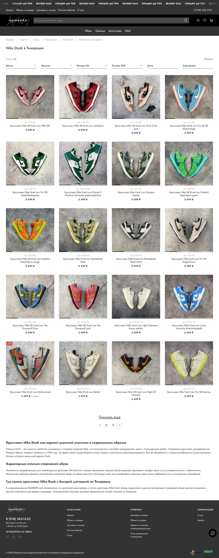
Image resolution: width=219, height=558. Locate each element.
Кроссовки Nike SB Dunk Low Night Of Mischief (136, 393)
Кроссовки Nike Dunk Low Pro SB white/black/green (30, 194)
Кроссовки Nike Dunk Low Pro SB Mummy (189, 392)
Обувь (88, 31)
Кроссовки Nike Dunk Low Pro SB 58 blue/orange (189, 127)
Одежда (100, 31)
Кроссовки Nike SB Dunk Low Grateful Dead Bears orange (30, 260)
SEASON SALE (44, 3)
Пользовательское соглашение (139, 535)
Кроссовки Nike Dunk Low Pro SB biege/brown (189, 260)
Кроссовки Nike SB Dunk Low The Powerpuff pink (83, 327)
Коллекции (51, 39)
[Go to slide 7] (45, 250)
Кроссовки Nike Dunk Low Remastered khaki (83, 260)
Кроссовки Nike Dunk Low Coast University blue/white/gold (189, 327)
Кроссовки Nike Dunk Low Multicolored (30, 392)
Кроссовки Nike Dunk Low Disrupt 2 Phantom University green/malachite (83, 194)
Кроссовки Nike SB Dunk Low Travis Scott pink (136, 127)
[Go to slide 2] (24, 117)
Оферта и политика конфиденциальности (141, 527)
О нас (80, 10)
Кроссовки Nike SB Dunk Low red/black (83, 125)
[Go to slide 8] (51, 250)
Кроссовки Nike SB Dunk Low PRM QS (30, 125)
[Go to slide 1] (12, 117)
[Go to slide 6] (156, 184)
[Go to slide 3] (36, 117)
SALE (128, 31)
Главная (10, 39)
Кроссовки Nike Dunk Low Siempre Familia (136, 194)
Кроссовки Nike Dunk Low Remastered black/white (136, 260)
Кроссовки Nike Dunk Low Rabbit (83, 392)
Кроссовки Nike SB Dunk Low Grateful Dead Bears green (189, 194)
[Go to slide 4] (48, 117)
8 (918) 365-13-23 (203, 10)
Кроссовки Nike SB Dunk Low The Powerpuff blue (30, 327)
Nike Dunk (68, 39)
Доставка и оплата (46, 10)
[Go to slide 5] (208, 117)
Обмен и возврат (25, 10)
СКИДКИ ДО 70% (22, 3)
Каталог (10, 10)
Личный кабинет (66, 10)
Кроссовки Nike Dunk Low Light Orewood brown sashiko (136, 327)
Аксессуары (115, 31)
